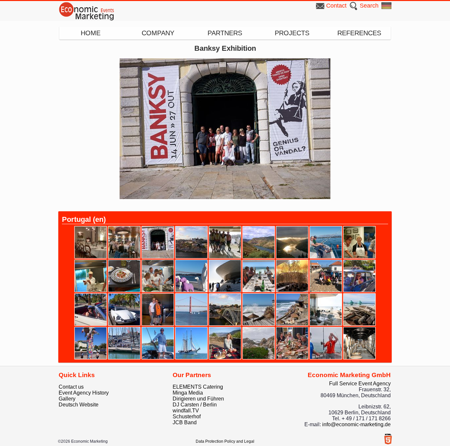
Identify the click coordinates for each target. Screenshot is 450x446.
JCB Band (185, 422)
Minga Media (188, 393)
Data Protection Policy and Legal (225, 441)
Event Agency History (84, 393)
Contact (336, 5)
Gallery (67, 398)
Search (369, 5)
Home (90, 33)
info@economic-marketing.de (356, 424)
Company (158, 33)
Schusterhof (187, 416)
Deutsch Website (78, 404)
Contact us (71, 387)
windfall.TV (186, 410)
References (359, 33)
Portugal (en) (84, 219)
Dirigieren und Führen (198, 398)
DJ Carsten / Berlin (195, 404)
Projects (292, 33)
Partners (225, 33)
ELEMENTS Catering (198, 387)
